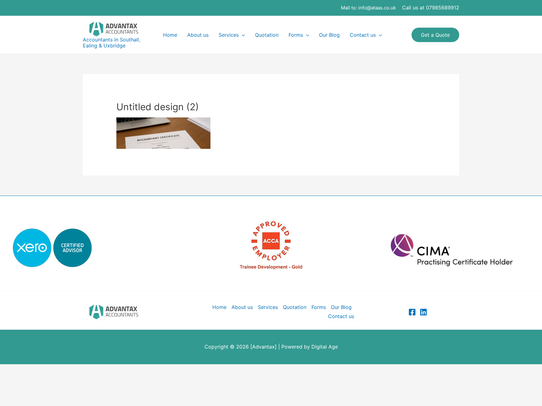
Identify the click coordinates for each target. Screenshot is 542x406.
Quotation (267, 35)
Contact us (363, 35)
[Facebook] (412, 312)
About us (198, 35)
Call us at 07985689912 (430, 7)
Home (170, 35)
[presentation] (242, 35)
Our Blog (329, 35)
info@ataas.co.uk (377, 8)
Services (229, 35)
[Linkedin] (423, 312)
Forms (296, 35)
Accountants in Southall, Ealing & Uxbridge (111, 42)
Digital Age (324, 347)
